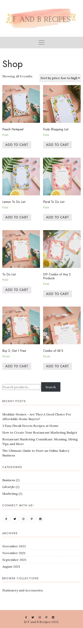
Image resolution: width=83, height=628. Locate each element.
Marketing (10, 494)
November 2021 (13, 553)
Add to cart (16, 145)
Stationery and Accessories (22, 590)
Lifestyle (8, 487)
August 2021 (11, 566)
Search (51, 387)
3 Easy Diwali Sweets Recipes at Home (30, 426)
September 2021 (14, 560)
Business (8, 480)
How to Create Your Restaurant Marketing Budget (39, 432)
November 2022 (14, 546)
